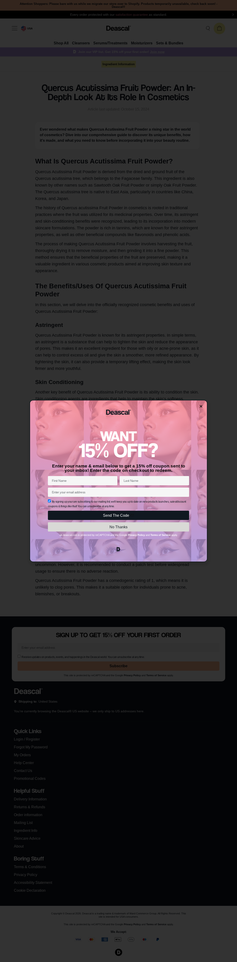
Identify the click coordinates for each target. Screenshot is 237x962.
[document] (118, 481)
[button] (201, 406)
